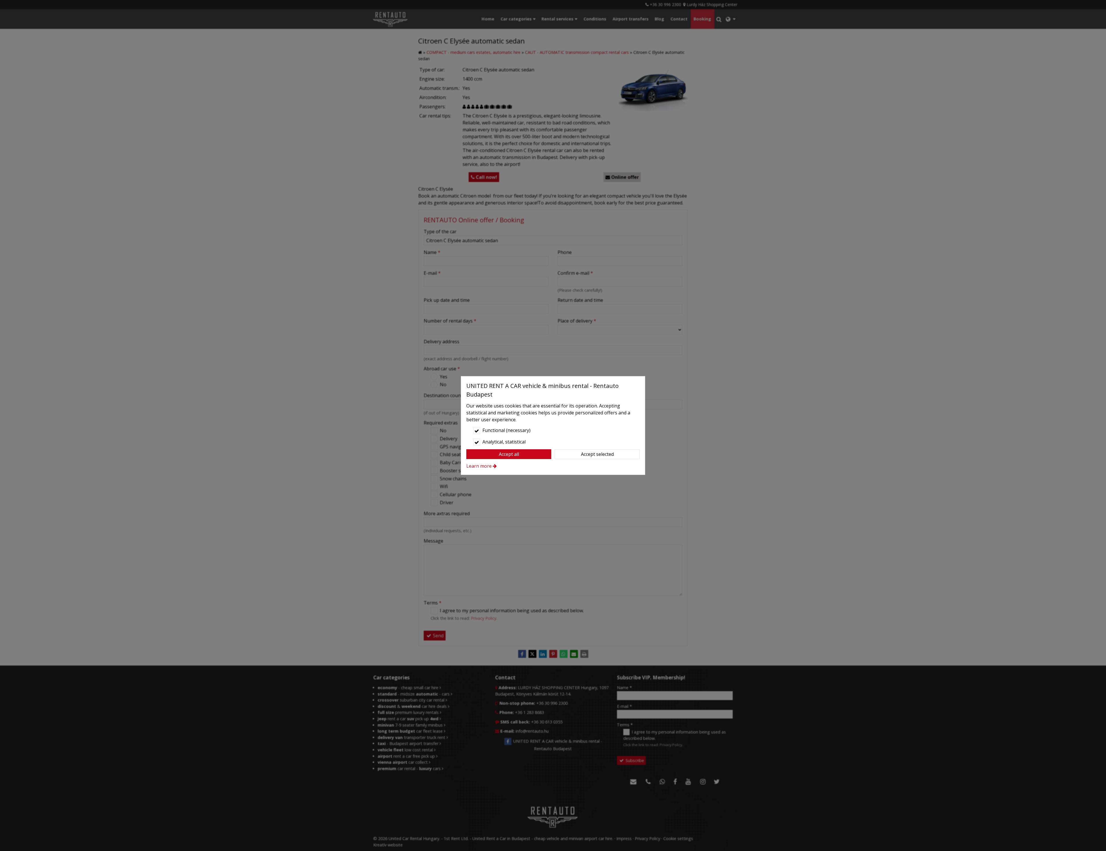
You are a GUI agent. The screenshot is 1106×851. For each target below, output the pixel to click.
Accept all (509, 454)
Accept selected (597, 454)
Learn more (479, 466)
